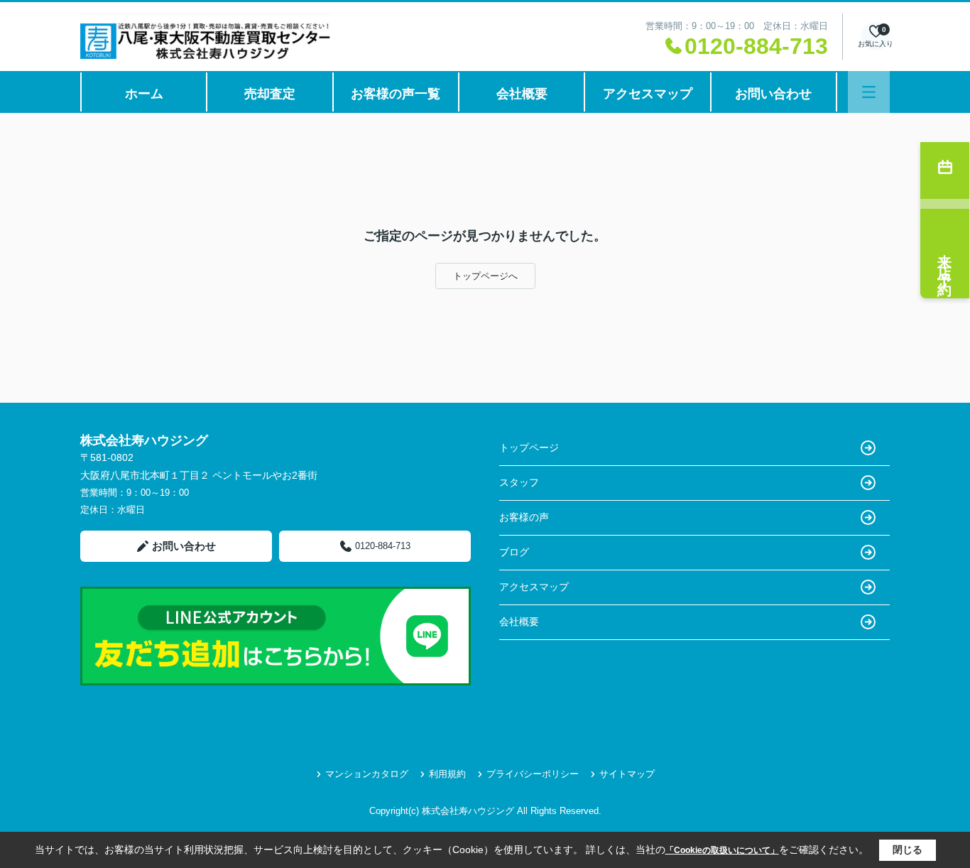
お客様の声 (524, 517)
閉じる (907, 849)
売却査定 (269, 94)
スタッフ (519, 482)
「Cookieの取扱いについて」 (722, 850)
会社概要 (521, 94)
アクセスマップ (647, 94)
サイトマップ (627, 774)
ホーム (144, 94)
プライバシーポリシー (532, 774)
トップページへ (485, 276)
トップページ (529, 447)
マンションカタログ (366, 774)
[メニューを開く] (869, 92)
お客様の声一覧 (395, 94)
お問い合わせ (773, 94)
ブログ (514, 552)
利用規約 (447, 774)
